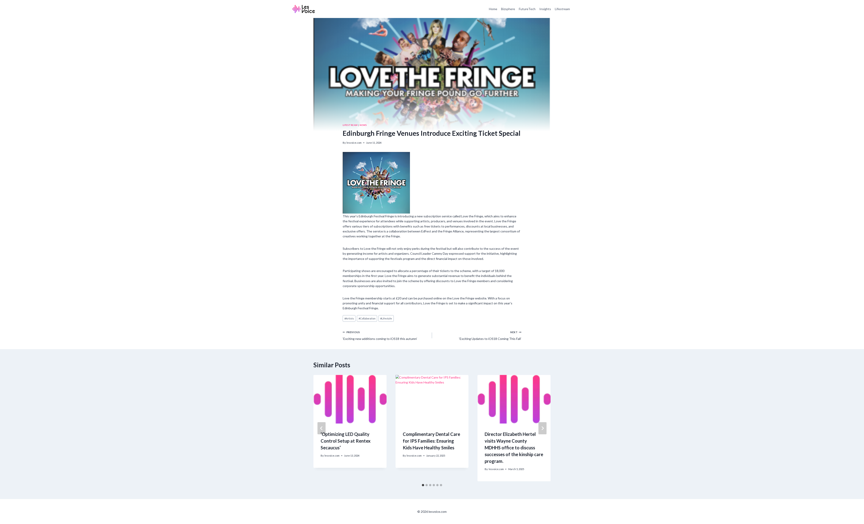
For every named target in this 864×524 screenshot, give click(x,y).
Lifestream (562, 9)
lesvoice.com (354, 142)
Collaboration (367, 318)
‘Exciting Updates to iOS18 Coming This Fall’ (490, 335)
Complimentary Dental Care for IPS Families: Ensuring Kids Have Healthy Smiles (431, 440)
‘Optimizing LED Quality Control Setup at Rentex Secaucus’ (346, 440)
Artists (349, 318)
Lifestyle (386, 318)
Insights (545, 9)
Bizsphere (508, 9)
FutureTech (527, 9)
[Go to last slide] (321, 428)
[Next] (542, 428)
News (363, 125)
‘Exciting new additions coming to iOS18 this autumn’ (380, 335)
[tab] (423, 485)
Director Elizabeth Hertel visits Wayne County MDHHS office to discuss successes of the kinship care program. (514, 447)
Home (493, 9)
